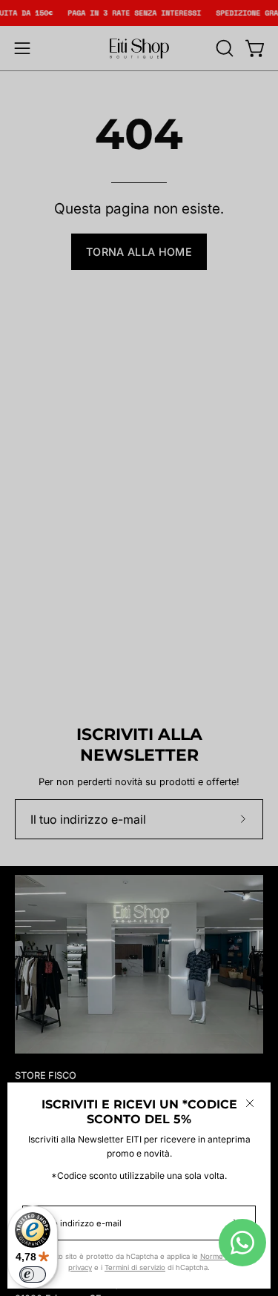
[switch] (32, 1274)
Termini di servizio (135, 1267)
